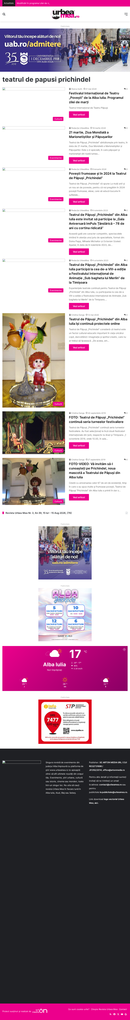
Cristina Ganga (77, 315)
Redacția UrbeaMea (80, 128)
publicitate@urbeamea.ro (114, 792)
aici (96, 803)
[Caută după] (4, 15)
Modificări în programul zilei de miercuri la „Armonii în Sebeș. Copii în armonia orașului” (59, 3)
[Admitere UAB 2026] (65, 50)
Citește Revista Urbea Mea (104, 1009)
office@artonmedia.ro (114, 770)
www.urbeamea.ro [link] (59, 770)
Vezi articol (79, 114)
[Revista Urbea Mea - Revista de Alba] (65, 14)
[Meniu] (126, 15)
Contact (123, 1009)
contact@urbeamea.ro (110, 784)
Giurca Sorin (76, 89)
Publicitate (65, 26)
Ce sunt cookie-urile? (78, 1009)
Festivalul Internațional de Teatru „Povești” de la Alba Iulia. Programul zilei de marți (96, 97)
